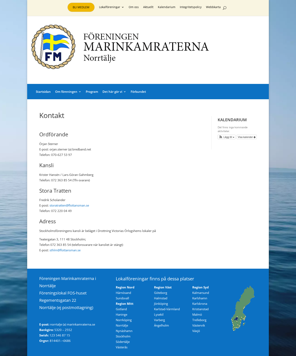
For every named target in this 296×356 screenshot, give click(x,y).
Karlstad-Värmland (167, 309)
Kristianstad (200, 309)
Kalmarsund (200, 293)
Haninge (121, 314)
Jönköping (161, 304)
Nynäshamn (124, 331)
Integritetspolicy (191, 7)
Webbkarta (213, 7)
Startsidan (43, 92)
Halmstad (160, 298)
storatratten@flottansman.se (69, 205)
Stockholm (123, 336)
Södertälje (123, 342)
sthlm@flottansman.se (65, 250)
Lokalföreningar (109, 7)
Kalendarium (166, 7)
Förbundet (138, 92)
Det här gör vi (112, 92)
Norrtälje (122, 325)
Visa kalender (246, 137)
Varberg (159, 320)
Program (92, 92)
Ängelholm (161, 325)
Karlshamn (199, 298)
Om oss (134, 7)
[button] (227, 137)
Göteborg (160, 293)
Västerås (121, 347)
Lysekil (159, 314)
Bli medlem (81, 7)
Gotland (121, 309)
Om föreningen (66, 92)
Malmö (197, 314)
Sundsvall (122, 298)
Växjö (196, 331)
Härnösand (123, 293)
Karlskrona (199, 304)
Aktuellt (148, 7)
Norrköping (124, 320)
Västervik (198, 325)
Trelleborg (199, 320)
